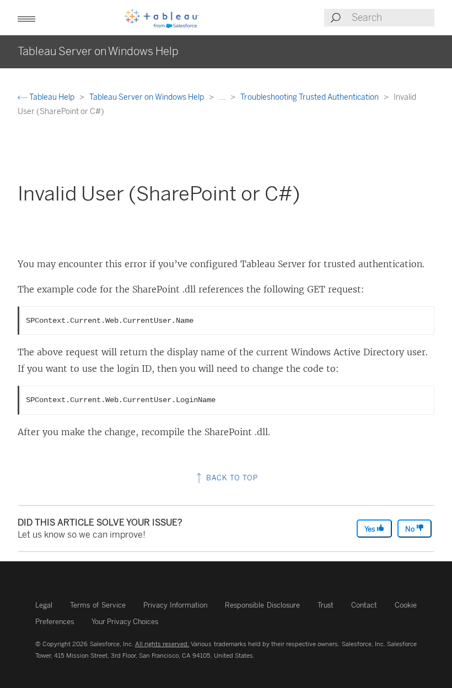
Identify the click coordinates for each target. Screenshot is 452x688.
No (410, 529)
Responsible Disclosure (262, 605)
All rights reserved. (162, 644)
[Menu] (26, 17)
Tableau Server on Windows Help (147, 97)
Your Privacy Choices (125, 621)
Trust (325, 605)
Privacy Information (175, 605)
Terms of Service (98, 605)
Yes (370, 529)
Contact (364, 605)
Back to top (231, 478)
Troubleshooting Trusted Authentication (310, 97)
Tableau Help (52, 97)
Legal (43, 605)
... (223, 97)
